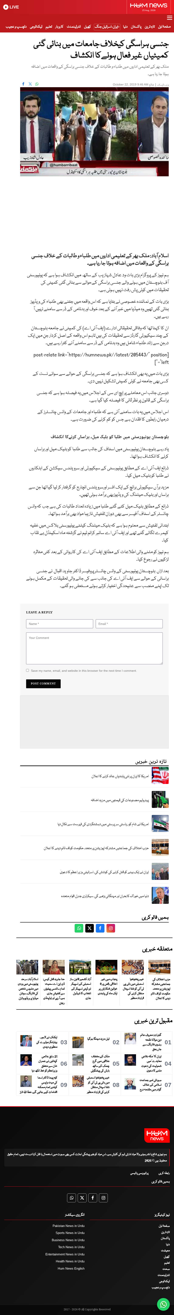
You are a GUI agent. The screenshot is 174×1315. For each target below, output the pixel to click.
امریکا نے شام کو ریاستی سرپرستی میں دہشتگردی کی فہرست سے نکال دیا (103, 824)
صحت (166, 1269)
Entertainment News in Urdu (64, 1254)
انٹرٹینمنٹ (74, 26)
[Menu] (169, 19)
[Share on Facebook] (23, 84)
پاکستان (136, 26)
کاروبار (59, 26)
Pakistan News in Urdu (68, 1226)
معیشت (165, 1250)
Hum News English (71, 1268)
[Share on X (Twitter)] (30, 84)
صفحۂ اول (164, 26)
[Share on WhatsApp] (37, 84)
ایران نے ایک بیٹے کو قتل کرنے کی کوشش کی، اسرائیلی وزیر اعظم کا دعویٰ (104, 872)
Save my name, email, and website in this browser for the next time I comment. (84, 670)
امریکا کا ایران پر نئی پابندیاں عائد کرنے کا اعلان (120, 776)
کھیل (87, 26)
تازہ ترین (150, 26)
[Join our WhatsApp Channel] (163, 1304)
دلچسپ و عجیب (16, 26)
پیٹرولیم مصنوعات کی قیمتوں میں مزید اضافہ (120, 800)
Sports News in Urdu (70, 1233)
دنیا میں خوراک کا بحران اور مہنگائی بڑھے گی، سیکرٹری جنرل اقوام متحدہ (105, 896)
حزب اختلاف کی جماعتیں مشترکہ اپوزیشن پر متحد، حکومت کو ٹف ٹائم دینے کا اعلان (96, 848)
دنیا (125, 26)
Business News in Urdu (68, 1240)
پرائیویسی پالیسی (139, 1173)
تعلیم (49, 26)
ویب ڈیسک (163, 85)
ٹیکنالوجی (36, 26)
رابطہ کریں (164, 1173)
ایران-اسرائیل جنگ (106, 26)
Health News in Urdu (70, 1261)
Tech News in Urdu (71, 1247)
